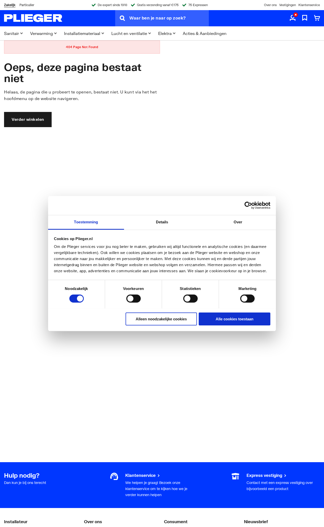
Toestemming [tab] (86, 222)
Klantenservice (309, 5)
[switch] (133, 299)
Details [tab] (162, 222)
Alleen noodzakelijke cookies (161, 319)
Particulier (26, 5)
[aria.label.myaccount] (292, 18)
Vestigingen (287, 5)
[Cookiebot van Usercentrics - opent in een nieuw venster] (248, 205)
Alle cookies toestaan (234, 319)
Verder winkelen (28, 119)
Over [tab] (238, 222)
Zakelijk (9, 5)
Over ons (270, 5)
